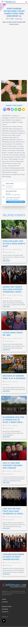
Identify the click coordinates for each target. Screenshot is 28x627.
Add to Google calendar (16, 201)
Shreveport (9, 185)
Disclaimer (5, 609)
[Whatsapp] (15, 109)
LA (12, 185)
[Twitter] (12, 109)
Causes (4, 599)
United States (9, 187)
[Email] (19, 109)
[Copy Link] (23, 109)
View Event (6, 261)
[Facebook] (4, 109)
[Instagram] (8, 109)
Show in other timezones (12, 199)
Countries (5, 602)
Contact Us (5, 612)
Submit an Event (6, 606)
